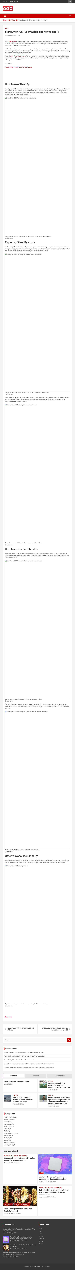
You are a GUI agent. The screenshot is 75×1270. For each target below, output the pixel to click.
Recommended (8, 1133)
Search (69, 1040)
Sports (50, 1081)
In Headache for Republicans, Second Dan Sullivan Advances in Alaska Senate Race (29, 1064)
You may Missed (11, 1151)
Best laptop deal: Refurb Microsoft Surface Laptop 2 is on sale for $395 (55, 1029)
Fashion (6, 1119)
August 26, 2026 (9, 1163)
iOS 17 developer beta (17, 56)
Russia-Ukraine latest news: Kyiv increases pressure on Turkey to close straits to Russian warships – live (59, 1100)
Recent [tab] (36, 1075)
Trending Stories (9, 1142)
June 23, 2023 (9, 35)
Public (6, 1131)
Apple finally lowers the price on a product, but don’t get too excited (24, 1056)
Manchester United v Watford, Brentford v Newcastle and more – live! (59, 1085)
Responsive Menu (70, 1)
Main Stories (8, 1124)
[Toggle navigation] (5, 16)
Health (6, 1122)
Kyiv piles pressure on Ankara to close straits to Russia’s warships (23, 1099)
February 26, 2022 (53, 1090)
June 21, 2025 (8, 1084)
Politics (15, 1095)
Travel (6, 1140)
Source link (8, 1017)
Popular (6, 1129)
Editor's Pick (7, 1117)
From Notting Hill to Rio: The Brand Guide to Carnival (19, 1060)
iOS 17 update (12, 42)
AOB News (17, 35)
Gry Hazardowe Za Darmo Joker (16, 1082)
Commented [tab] (60, 1075)
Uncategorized (8, 1145)
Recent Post (9, 1225)
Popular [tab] (13, 1075)
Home (41, 1228)
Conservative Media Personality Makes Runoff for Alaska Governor (24, 1052)
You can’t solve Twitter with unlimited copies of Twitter (20, 1029)
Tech (7, 28)
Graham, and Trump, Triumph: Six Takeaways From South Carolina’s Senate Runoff (29, 1068)
